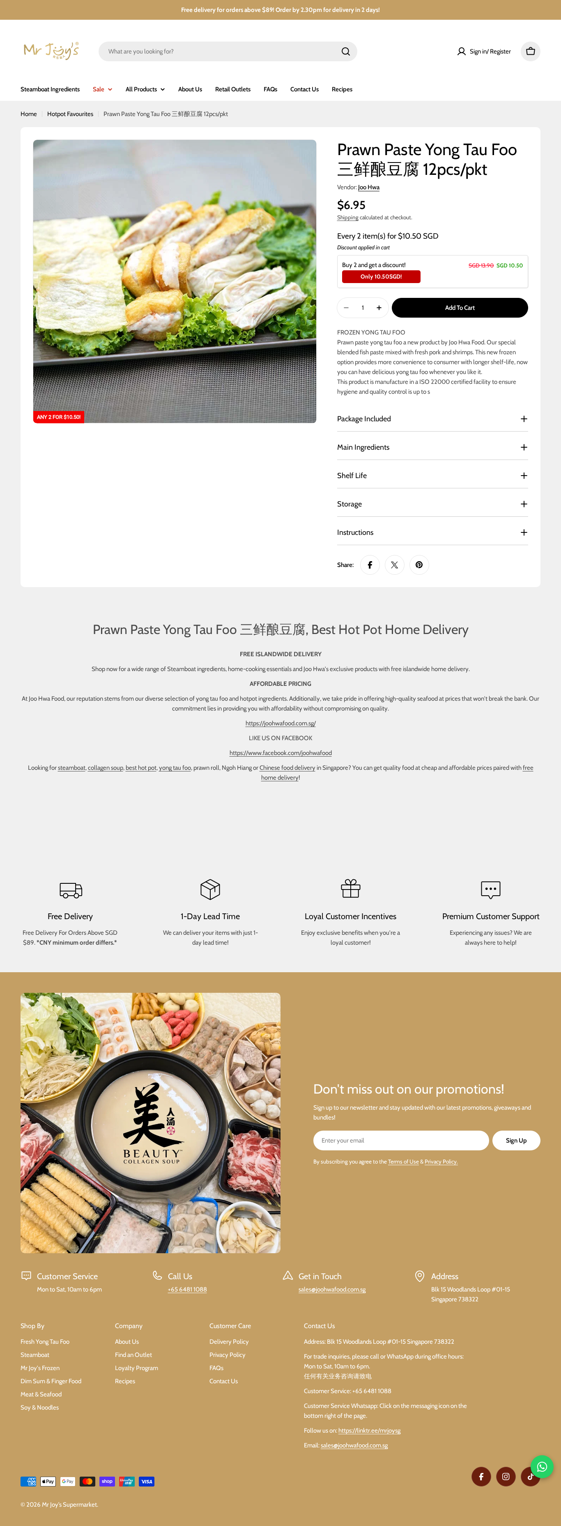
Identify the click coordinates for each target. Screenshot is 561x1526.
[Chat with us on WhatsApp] (542, 1466)
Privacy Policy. (441, 1161)
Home (29, 114)
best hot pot (141, 767)
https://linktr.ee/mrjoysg (369, 1430)
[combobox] (228, 51)
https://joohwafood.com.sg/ (281, 723)
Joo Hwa (368, 187)
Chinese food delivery (287, 767)
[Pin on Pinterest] (419, 565)
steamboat (71, 767)
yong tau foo (175, 767)
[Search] (346, 51)
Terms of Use (403, 1161)
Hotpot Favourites (70, 114)
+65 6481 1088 (187, 1289)
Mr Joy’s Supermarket (69, 1504)
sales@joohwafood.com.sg (332, 1289)
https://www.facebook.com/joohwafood (281, 753)
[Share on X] (395, 565)
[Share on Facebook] (370, 565)
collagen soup (105, 767)
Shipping (348, 217)
